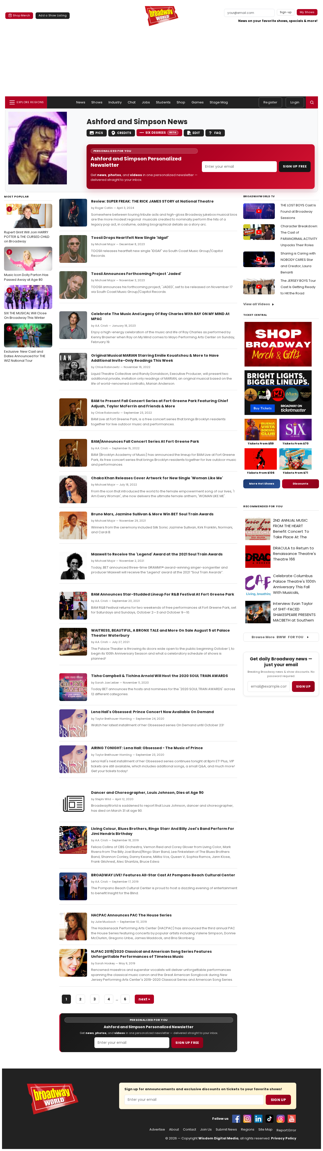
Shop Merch (21, 15)
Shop (181, 102)
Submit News (226, 1129)
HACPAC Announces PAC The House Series (131, 915)
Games (198, 102)
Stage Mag (219, 102)
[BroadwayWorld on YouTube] (291, 1118)
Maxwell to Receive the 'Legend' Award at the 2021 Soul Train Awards (157, 554)
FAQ (217, 133)
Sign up (303, 686)
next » (144, 999)
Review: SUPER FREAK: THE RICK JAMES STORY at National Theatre (152, 201)
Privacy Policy (283, 1138)
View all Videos (256, 304)
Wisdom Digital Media (218, 1138)
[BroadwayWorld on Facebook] (236, 1118)
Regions (247, 1129)
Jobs (146, 102)
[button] (312, 102)
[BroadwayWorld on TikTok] (269, 1118)
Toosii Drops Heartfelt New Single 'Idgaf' (130, 237)
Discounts (300, 484)
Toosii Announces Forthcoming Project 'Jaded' (136, 273)
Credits (124, 133)
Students (163, 102)
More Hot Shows (261, 484)
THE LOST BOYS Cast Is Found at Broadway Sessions (298, 211)
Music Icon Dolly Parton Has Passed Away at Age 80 (26, 266)
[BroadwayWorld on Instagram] (247, 1118)
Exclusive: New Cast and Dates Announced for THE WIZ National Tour (24, 344)
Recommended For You (263, 506)
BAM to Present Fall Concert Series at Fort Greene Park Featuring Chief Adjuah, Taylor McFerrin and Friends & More (159, 403)
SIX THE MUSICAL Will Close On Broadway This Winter (25, 304)
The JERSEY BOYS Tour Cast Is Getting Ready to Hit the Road (298, 287)
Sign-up (286, 12)
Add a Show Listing (53, 15)
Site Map (265, 1129)
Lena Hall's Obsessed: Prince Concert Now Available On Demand (152, 711)
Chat (132, 102)
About (174, 1129)
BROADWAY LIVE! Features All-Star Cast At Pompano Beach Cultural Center (163, 875)
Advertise (157, 1129)
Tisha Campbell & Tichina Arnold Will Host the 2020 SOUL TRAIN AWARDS (159, 675)
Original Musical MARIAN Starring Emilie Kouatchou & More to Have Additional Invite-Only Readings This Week (155, 358)
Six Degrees (160, 132)
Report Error (286, 1130)
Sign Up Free (295, 166)
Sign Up (278, 1099)
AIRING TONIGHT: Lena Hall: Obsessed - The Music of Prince (147, 747)
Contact (189, 1129)
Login (294, 102)
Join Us (206, 1129)
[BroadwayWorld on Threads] (280, 1118)
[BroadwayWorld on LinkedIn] (258, 1118)
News (81, 102)
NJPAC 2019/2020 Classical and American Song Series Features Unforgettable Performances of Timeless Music (151, 954)
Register (270, 102)
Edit (196, 133)
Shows (96, 102)
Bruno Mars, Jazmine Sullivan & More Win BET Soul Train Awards (152, 514)
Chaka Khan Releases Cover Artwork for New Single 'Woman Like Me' (157, 478)
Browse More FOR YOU (277, 637)
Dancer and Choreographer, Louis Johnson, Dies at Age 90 (147, 792)
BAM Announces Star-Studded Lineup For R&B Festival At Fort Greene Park (162, 594)
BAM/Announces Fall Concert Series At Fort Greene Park (145, 441)
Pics (99, 133)
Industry (115, 102)
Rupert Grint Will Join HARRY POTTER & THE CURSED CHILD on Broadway (26, 225)
